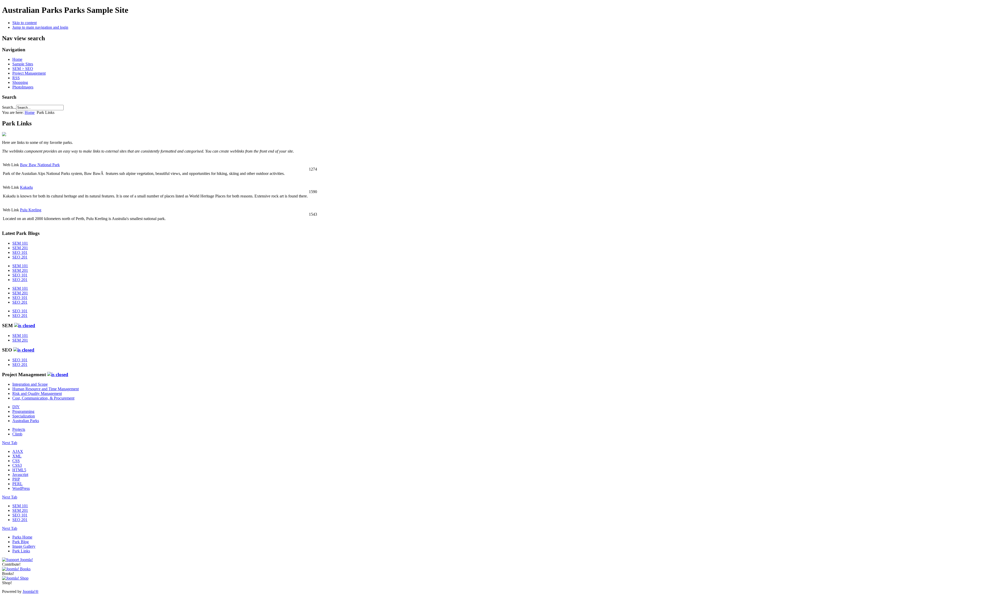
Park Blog (20, 542)
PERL (17, 484)
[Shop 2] (15, 578)
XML (17, 456)
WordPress (21, 488)
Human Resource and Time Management (45, 389)
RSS (16, 78)
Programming (23, 411)
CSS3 (17, 465)
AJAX (17, 451)
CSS (16, 461)
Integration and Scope (30, 384)
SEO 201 (19, 257)
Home (17, 59)
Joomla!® (30, 591)
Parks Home (22, 537)
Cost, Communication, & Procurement (43, 398)
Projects (18, 429)
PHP (16, 479)
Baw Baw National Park (40, 165)
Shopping (20, 82)
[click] (24, 325)
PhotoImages (22, 87)
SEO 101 (19, 252)
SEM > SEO (22, 68)
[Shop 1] (16, 569)
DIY (16, 407)
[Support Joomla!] (17, 559)
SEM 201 (20, 248)
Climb (17, 434)
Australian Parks (25, 420)
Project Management (29, 73)
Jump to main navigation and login (40, 27)
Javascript (20, 474)
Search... (9, 107)
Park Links (21, 551)
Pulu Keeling (30, 210)
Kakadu (26, 187)
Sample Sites (22, 64)
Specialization (23, 416)
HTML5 (19, 470)
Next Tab (9, 443)
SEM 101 (20, 243)
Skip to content (24, 23)
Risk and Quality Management (37, 393)
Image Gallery (23, 546)
